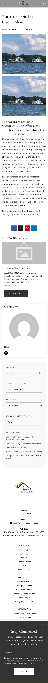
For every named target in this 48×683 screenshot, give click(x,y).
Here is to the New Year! (16, 448)
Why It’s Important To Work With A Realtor (24, 452)
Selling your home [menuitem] (24, 586)
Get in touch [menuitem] (24, 570)
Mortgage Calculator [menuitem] (24, 601)
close (44, 624)
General (14, 29)
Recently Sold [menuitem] (24, 598)
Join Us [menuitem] (24, 558)
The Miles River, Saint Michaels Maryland (23, 444)
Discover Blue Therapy (16, 268)
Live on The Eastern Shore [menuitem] (24, 614)
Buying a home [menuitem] (24, 582)
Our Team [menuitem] (24, 554)
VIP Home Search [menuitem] (24, 590)
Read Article (16, 294)
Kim (5, 29)
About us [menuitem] (24, 550)
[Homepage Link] (24, 3)
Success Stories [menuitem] (24, 562)
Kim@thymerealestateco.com (25, 523)
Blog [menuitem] (24, 566)
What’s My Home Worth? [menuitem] (24, 594)
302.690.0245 (24, 514)
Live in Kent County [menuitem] (24, 618)
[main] (24, 241)
